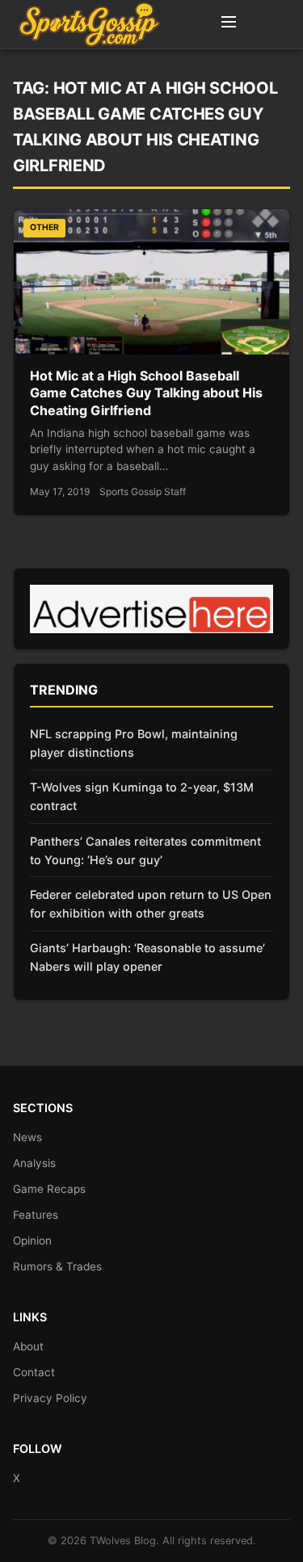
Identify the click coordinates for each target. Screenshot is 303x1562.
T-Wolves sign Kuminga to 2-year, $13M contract (142, 796)
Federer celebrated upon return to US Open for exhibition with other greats (150, 904)
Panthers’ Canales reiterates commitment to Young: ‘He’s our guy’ (145, 850)
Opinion (32, 1240)
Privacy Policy (50, 1398)
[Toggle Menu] (229, 24)
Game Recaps (49, 1188)
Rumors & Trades (57, 1266)
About (28, 1346)
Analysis (34, 1163)
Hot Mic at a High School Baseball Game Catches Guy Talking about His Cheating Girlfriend (146, 392)
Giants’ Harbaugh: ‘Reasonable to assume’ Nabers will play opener (147, 957)
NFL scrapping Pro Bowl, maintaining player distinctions (134, 743)
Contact (34, 1372)
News (27, 1137)
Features (35, 1214)
